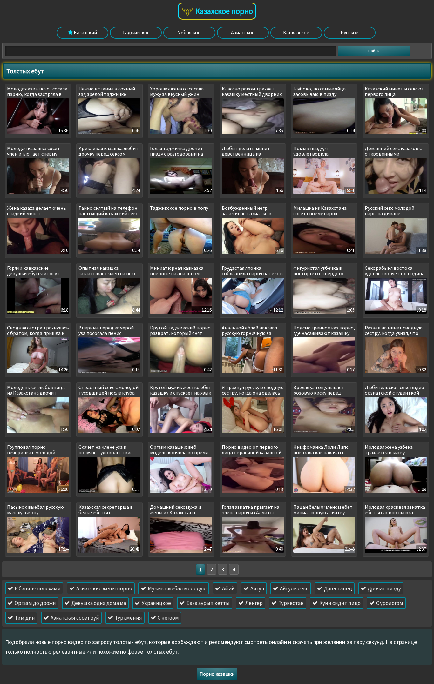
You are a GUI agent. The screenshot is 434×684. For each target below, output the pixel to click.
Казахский (85, 32)
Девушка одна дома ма (98, 603)
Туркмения (128, 617)
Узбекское (189, 32)
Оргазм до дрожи (35, 603)
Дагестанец (337, 588)
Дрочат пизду (384, 588)
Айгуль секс (294, 588)
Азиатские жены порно (103, 588)
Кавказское (296, 32)
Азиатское (242, 32)
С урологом (389, 603)
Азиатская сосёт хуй (74, 617)
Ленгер (253, 603)
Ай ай (228, 588)
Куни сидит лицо (339, 603)
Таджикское (136, 32)
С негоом (168, 617)
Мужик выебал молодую (177, 588)
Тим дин (24, 617)
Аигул (256, 588)
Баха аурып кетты (208, 603)
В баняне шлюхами (37, 588)
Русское (349, 32)
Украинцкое (156, 603)
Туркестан (290, 603)
